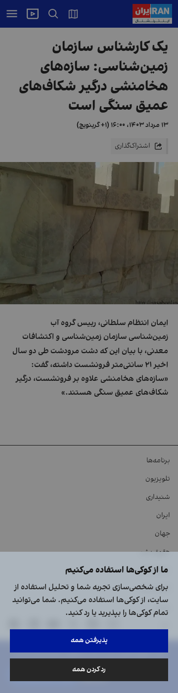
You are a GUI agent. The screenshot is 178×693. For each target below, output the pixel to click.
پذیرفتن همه (89, 640)
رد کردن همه (89, 669)
